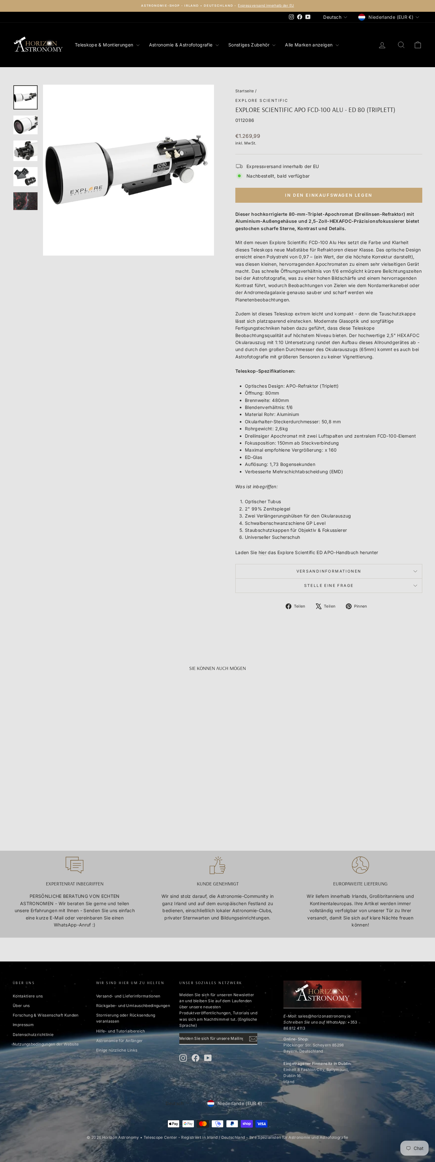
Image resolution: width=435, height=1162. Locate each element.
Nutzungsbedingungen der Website (46, 1044)
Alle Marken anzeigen (309, 44)
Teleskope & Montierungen (105, 44)
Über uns (21, 1005)
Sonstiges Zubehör (249, 44)
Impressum (23, 1024)
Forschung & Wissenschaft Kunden (46, 1015)
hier (263, 552)
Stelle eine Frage (329, 585)
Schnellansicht (61, 777)
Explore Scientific (261, 100)
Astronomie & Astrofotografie (181, 44)
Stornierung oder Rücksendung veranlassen (125, 1018)
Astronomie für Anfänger (119, 1040)
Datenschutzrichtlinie (33, 1034)
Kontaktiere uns (28, 996)
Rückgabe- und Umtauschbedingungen (133, 1005)
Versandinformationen (328, 571)
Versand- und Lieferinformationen (128, 996)
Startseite (244, 90)
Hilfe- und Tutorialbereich (120, 1031)
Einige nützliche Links (117, 1050)
